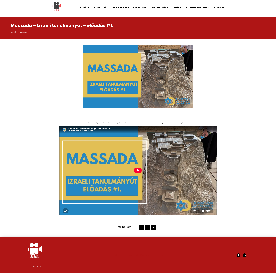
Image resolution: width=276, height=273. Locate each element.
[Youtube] (244, 255)
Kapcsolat (158, 255)
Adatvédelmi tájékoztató (138, 255)
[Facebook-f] (238, 255)
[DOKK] (59, 7)
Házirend (117, 255)
